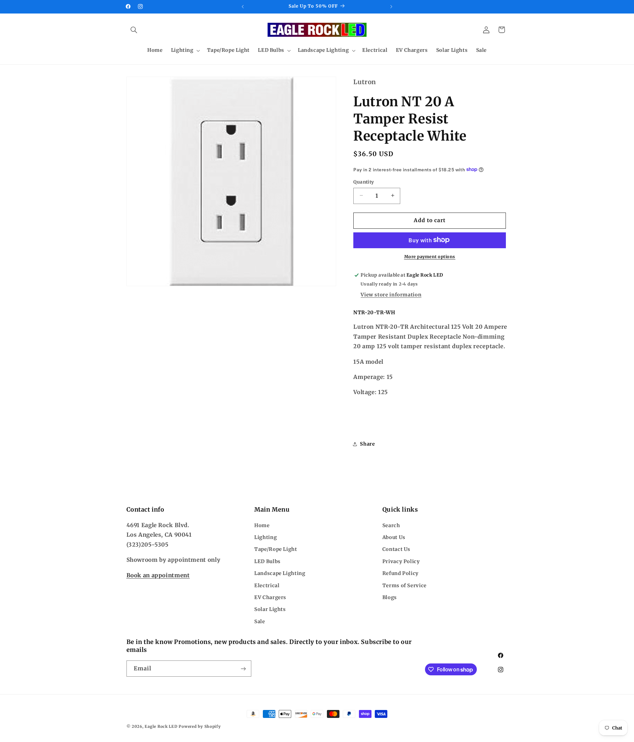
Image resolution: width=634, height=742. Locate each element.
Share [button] (367, 444)
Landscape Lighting (279, 573)
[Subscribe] (243, 668)
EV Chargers (270, 597)
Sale (259, 621)
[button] (134, 29)
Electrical (266, 586)
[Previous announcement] (242, 6)
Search (391, 525)
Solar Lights (270, 609)
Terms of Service (404, 586)
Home (262, 525)
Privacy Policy (401, 561)
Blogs (389, 597)
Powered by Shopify (200, 726)
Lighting (265, 537)
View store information (391, 294)
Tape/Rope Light (275, 550)
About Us (393, 537)
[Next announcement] (391, 6)
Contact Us (396, 550)
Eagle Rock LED (161, 726)
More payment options (430, 256)
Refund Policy (400, 573)
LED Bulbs (267, 561)
